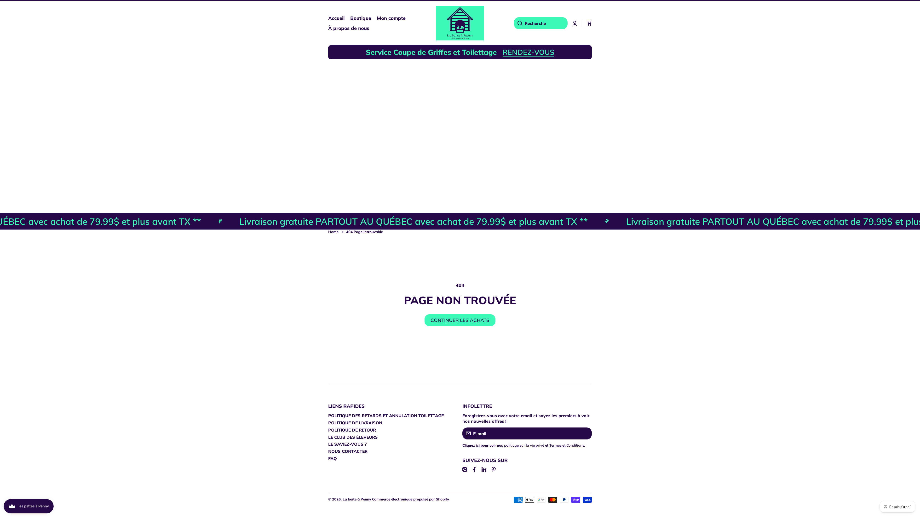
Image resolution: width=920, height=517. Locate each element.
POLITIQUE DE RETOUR (352, 430)
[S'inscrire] (586, 433)
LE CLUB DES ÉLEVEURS (353, 437)
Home (333, 232)
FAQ (332, 458)
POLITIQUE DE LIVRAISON (355, 422)
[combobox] (541, 23)
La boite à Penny (357, 499)
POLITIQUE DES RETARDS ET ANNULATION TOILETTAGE (386, 415)
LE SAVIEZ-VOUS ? (347, 444)
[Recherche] (518, 23)
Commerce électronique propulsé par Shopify (410, 499)
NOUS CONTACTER (348, 451)
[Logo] (460, 23)
